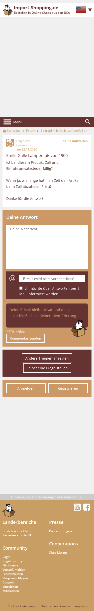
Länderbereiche (19, 522)
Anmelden (26, 388)
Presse (56, 522)
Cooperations (63, 544)
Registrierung (12, 561)
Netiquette (10, 565)
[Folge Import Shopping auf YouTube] (78, 509)
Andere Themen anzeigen (47, 358)
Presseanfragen (60, 531)
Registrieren (68, 388)
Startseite (14, 130)
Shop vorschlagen (15, 578)
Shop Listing (58, 552)
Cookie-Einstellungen (22, 606)
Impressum (82, 606)
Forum (30, 130)
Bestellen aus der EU (17, 535)
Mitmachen (11, 591)
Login (7, 557)
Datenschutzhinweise (56, 606)
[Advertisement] (47, 67)
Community (15, 548)
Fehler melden (13, 574)
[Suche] (87, 122)
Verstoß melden (14, 569)
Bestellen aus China (17, 531)
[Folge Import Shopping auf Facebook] (86, 509)
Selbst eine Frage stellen (47, 368)
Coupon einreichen (10, 584)
